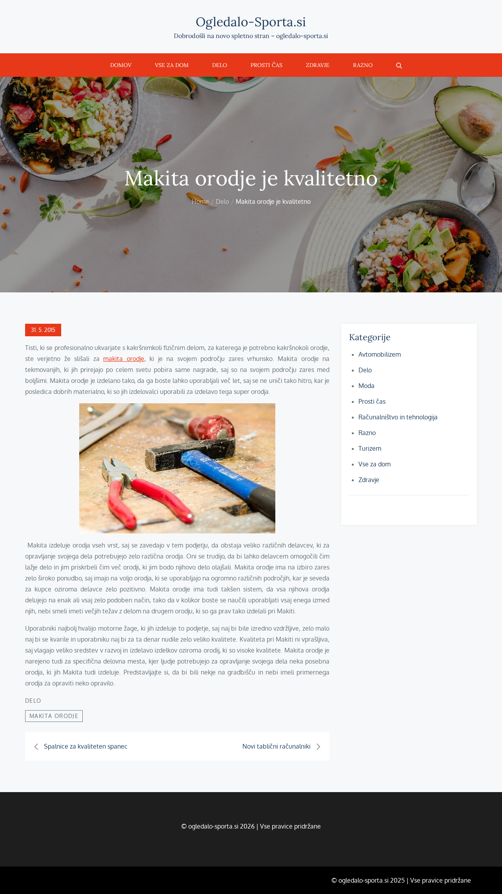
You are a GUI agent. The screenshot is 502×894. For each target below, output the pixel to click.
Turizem (369, 448)
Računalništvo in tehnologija (398, 417)
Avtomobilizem (379, 354)
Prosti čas (266, 65)
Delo (219, 65)
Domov (120, 65)
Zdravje (317, 65)
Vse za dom (172, 65)
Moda (366, 386)
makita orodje (123, 359)
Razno (363, 65)
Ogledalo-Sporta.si (251, 22)
